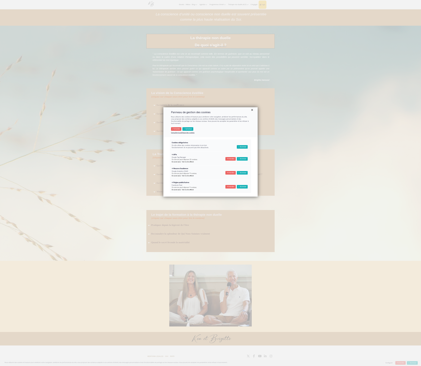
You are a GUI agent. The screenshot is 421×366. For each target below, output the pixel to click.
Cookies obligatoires (180, 143)
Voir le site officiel (188, 162)
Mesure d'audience (180, 168)
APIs (175, 155)
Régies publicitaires (181, 182)
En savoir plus (176, 162)
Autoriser (188, 129)
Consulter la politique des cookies (182, 133)
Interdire (177, 129)
